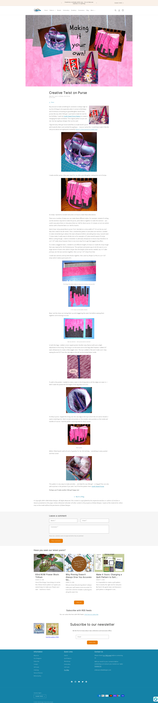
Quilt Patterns (67, 658)
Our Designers (37, 658)
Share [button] (52, 102)
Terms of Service (38, 673)
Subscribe (92, 642)
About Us (36, 655)
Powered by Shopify (48, 702)
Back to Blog (80, 497)
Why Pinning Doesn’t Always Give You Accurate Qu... (79, 577)
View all (79, 602)
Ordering (36, 670)
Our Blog (66, 670)
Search (66, 655)
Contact (36, 664)
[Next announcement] (96, 2)
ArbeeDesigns (41, 702)
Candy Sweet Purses (98, 486)
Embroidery (67, 664)
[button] (52, 10)
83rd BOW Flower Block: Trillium (47, 575)
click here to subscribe (91, 614)
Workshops (67, 661)
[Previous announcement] (61, 2)
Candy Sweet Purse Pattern (72, 116)
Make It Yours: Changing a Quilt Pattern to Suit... (109, 575)
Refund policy (37, 676)
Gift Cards (36, 667)
